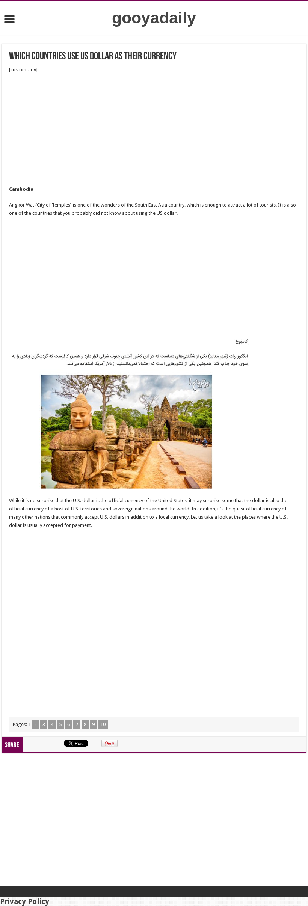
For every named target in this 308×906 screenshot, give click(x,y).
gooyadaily (154, 18)
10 (103, 724)
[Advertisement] (154, 129)
